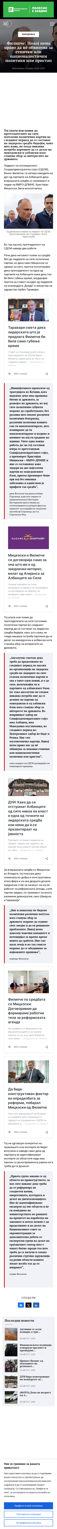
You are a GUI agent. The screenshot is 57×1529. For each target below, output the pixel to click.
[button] (52, 24)
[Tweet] (28, 1305)
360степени (18, 68)
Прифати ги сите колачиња (28, 1505)
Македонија (28, 34)
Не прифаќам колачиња (28, 1523)
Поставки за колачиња (28, 1514)
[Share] (21, 1305)
